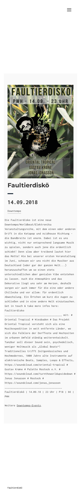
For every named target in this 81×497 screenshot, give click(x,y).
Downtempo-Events (29, 405)
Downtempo (14, 210)
